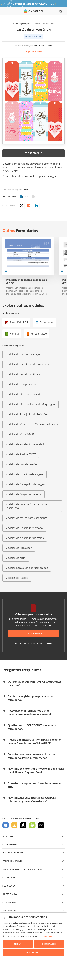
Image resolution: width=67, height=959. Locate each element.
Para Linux (14, 825)
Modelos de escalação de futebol (24, 444)
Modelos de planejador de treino (24, 538)
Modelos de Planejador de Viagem (25, 484)
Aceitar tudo (33, 952)
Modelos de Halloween (18, 548)
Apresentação (39, 333)
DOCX (27, 196)
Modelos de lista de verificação (23, 374)
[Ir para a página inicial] (33, 11)
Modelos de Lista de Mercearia (23, 394)
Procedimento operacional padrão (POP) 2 (26, 281)
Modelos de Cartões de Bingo (22, 354)
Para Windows (5, 825)
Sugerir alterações (33, 51)
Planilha (14, 333)
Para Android (32, 825)
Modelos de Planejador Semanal (24, 528)
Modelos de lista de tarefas (21, 464)
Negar (17, 943)
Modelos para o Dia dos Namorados (26, 568)
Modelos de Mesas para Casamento (26, 518)
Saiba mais (47, 936)
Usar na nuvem (33, 633)
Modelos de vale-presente (20, 384)
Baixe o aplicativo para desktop (33, 643)
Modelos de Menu (15, 424)
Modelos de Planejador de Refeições (26, 414)
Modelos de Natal (15, 558)
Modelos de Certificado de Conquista (27, 364)
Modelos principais (21, 23)
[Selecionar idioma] (62, 11)
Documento (47, 322)
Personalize (49, 943)
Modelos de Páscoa (16, 578)
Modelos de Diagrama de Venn (23, 494)
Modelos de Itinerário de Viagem (24, 474)
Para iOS (41, 825)
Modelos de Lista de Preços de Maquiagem (30, 404)
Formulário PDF (18, 322)
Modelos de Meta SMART (19, 434)
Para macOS (23, 825)
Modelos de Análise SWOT (20, 454)
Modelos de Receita (46, 424)
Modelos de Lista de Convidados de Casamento (26, 506)
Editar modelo (33, 153)
